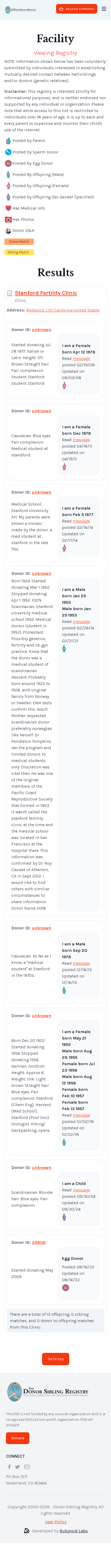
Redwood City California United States (63, 310)
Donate (17, 1438)
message (81, 358)
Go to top (56, 1359)
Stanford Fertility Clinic (46, 293)
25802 (39, 1242)
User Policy (55, 1521)
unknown (41, 329)
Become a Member (80, 9)
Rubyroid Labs (74, 1530)
